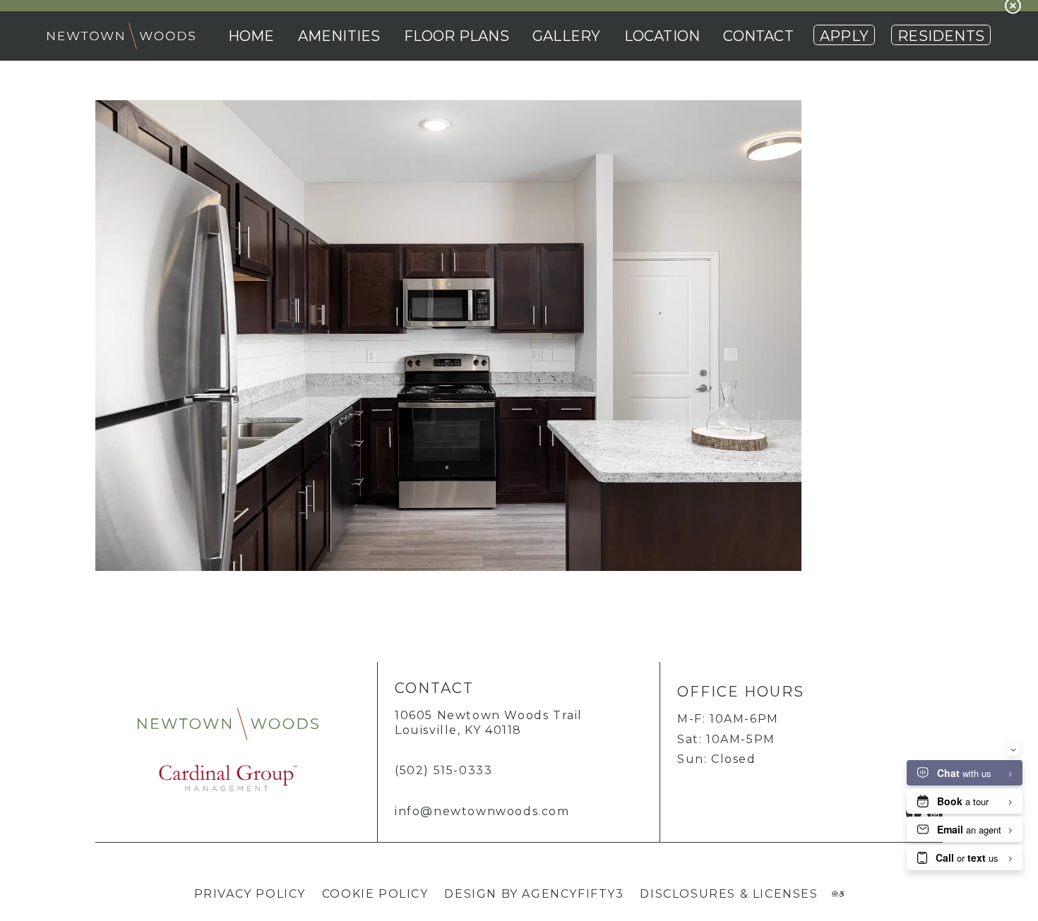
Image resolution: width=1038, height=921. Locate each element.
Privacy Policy (250, 894)
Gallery (566, 36)
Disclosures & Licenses (729, 894)
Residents (940, 36)
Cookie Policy (375, 894)
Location (662, 36)
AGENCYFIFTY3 (573, 894)
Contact (758, 36)
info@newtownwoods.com (482, 811)
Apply (844, 36)
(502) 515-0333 (443, 770)
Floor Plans (456, 36)
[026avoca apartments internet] (448, 567)
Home (251, 36)
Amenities (339, 36)
